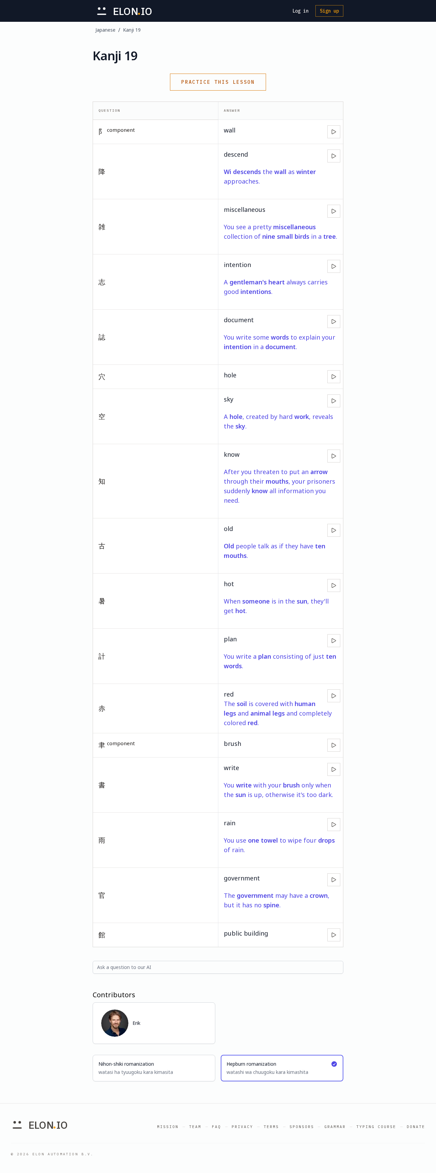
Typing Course (376, 1126)
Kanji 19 (132, 30)
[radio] (154, 1068)
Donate (416, 1126)
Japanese (105, 30)
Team (195, 1126)
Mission (167, 1126)
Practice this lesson (218, 82)
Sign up (329, 11)
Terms (271, 1126)
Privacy (242, 1126)
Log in (300, 11)
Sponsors (302, 1126)
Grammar (335, 1126)
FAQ (216, 1126)
